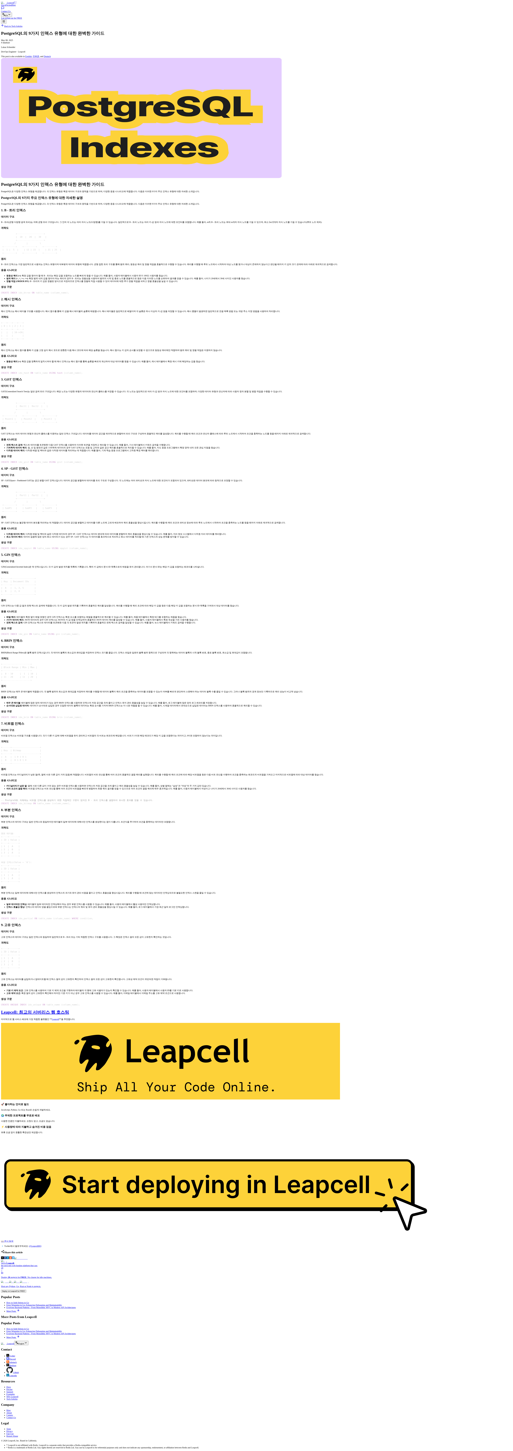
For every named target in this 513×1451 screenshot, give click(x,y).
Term (8, 1429)
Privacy (9, 1431)
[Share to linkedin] (7, 1258)
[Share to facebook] (5, 1258)
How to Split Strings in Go (17, 1303)
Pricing (8, 5)
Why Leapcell (12, 1396)
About (9, 1413)
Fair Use (10, 1434)
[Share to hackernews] (21, 1258)
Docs (3, 5)
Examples (10, 1394)
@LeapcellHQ (35, 1246)
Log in (4, 18)
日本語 (36, 56)
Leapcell (55, 1019)
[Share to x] (2, 1258)
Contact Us (11, 1417)
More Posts (11, 1311)
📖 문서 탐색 (7, 1241)
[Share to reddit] (10, 1258)
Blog (13, 5)
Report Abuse (12, 1436)
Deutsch (47, 56)
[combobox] (6, 15)
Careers (9, 1415)
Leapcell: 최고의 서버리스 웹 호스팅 (35, 1012)
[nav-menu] (3, 21)
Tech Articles (12, 1399)
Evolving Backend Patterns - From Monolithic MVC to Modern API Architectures (41, 1307)
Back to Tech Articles (13, 26)
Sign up (14, 18)
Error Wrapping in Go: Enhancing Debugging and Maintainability (34, 1305)
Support (9, 1392)
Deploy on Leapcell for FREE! (13, 1291)
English (28, 56)
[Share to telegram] (13, 1258)
